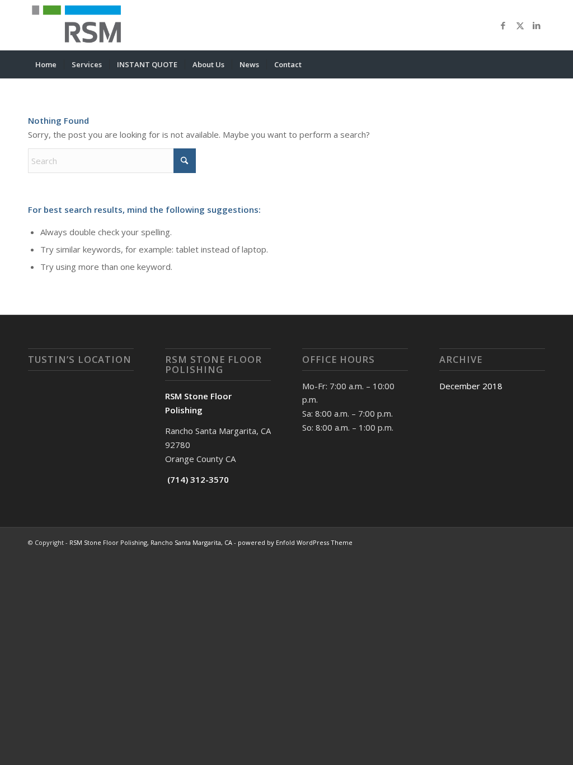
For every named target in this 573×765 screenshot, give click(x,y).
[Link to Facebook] (503, 25)
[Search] (537, 64)
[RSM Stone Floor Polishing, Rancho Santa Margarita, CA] (79, 25)
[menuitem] (46, 64)
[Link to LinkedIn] (536, 25)
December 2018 (470, 385)
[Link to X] (519, 25)
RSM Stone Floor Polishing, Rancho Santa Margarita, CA (150, 542)
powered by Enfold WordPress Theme (295, 542)
